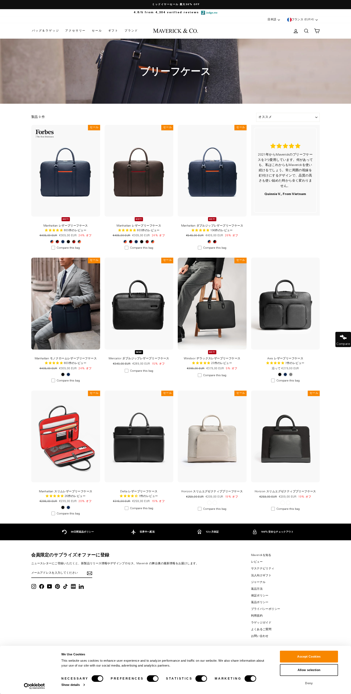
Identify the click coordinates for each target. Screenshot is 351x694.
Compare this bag (68, 248)
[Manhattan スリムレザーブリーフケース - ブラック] (63, 507)
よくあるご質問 (261, 629)
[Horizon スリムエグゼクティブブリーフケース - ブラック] (215, 503)
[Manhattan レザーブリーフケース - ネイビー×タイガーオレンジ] (52, 242)
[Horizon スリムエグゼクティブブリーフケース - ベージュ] (209, 503)
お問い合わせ (260, 636)
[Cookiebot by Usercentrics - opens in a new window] (34, 686)
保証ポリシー (260, 595)
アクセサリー (75, 30)
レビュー (257, 562)
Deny (309, 683)
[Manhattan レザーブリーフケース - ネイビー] (63, 242)
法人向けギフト (261, 575)
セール (97, 30)
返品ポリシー (260, 602)
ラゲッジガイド (261, 622)
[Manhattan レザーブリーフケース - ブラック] (68, 242)
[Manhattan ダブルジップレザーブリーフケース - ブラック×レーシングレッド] (215, 242)
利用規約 (257, 615)
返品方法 (257, 589)
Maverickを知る (261, 555)
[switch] (152, 678)
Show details (70, 684)
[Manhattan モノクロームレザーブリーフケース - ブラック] (63, 374)
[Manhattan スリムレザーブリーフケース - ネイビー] (68, 507)
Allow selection (309, 670)
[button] (201, 230)
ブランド (131, 30)
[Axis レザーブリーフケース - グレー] (291, 374)
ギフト (113, 30)
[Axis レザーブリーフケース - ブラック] (280, 374)
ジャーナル (258, 582)
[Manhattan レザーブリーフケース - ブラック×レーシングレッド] (57, 242)
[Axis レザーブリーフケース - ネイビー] (285, 374)
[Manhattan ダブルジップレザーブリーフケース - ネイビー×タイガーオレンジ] (209, 242)
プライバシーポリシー (265, 609)
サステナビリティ (262, 568)
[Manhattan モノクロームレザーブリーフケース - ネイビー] (68, 374)
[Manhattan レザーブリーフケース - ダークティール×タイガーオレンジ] (79, 242)
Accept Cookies (309, 656)
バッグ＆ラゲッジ (45, 30)
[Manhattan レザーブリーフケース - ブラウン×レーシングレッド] (74, 242)
